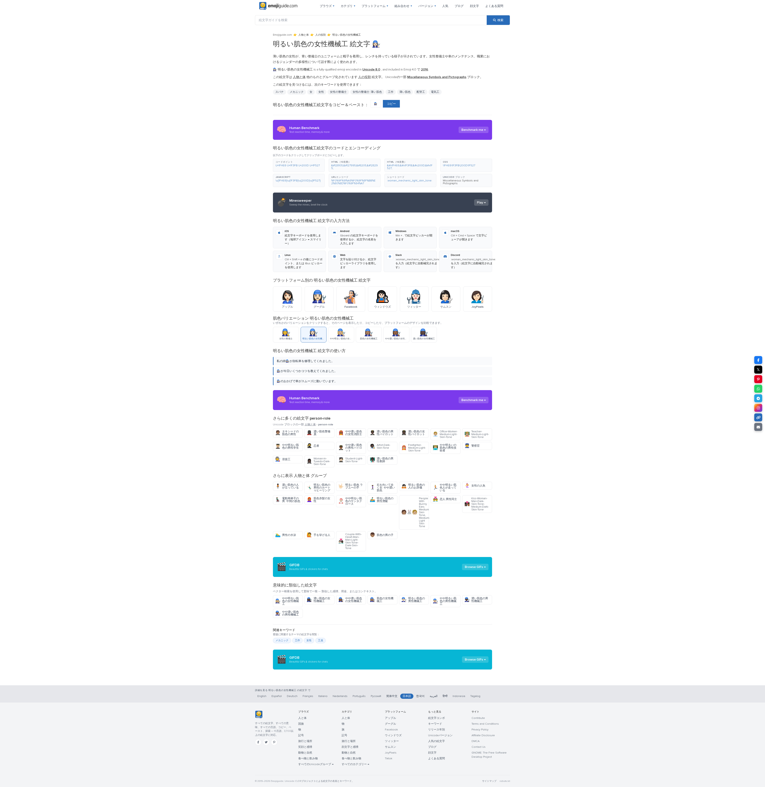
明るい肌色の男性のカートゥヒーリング (318, 487)
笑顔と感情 (305, 747)
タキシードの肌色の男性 (287, 433)
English (261, 696)
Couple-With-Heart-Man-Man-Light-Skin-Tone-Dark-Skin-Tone (350, 541)
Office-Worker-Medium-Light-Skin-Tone (445, 434)
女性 (321, 92)
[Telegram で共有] (758, 398)
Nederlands (340, 696)
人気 (445, 6)
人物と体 (303, 34)
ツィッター (392, 741)
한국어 (420, 696)
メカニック (282, 640)
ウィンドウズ (393, 735)
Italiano (323, 696)
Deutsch (292, 696)
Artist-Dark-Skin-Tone (380, 446)
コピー (391, 104)
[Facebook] (258, 742)
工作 (297, 640)
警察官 (472, 445)
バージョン (427, 6)
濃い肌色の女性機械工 (318, 600)
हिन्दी (445, 696)
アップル (390, 718)
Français (308, 696)
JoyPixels (390, 752)
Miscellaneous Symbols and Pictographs (460, 182)
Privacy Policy (480, 729)
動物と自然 (305, 752)
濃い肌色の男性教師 (381, 460)
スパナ (279, 92)
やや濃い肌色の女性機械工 (350, 600)
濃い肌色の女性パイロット (413, 433)
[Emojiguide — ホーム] (258, 714)
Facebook (391, 729)
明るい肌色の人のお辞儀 (413, 486)
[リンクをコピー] (758, 417)
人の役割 (320, 34)
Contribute (478, 718)
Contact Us (478, 747)
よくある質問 (494, 6)
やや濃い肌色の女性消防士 (350, 433)
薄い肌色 (405, 92)
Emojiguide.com (282, 34)
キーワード (435, 723)
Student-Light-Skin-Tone (350, 460)
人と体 (302, 718)
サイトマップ (489, 781)
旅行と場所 (305, 741)
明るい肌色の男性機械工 (413, 600)
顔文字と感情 (350, 747)
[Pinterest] (274, 742)
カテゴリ (348, 6)
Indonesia (459, 696)
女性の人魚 (474, 485)
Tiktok (388, 758)
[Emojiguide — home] (278, 6)
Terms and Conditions (485, 723)
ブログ (459, 6)
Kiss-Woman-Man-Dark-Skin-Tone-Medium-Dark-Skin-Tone (476, 504)
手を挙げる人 (318, 535)
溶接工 (282, 459)
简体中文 (391, 696)
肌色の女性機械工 (381, 600)
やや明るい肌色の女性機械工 (287, 601)
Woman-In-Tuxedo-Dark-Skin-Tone (318, 461)
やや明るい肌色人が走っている (444, 487)
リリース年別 (436, 729)
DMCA (476, 741)
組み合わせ (403, 6)
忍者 (313, 445)
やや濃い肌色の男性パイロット (350, 447)
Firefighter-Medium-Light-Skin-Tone (413, 447)
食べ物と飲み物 (308, 758)
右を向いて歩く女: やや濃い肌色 (382, 487)
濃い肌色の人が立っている (287, 486)
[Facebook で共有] (758, 360)
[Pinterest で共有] (758, 379)
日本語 (407, 696)
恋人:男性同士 (445, 499)
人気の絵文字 (436, 741)
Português (359, 696)
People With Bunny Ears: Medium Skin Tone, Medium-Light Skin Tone (415, 512)
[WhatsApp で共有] (758, 389)
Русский (376, 696)
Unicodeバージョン (440, 735)
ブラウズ (327, 6)
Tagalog (475, 696)
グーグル (390, 723)
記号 (301, 735)
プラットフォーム (375, 6)
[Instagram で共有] (758, 408)
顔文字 (474, 6)
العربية (433, 696)
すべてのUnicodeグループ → (315, 764)
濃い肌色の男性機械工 (476, 600)
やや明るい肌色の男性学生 (287, 446)
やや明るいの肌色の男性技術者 (444, 447)
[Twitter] (266, 742)
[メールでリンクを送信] (758, 427)
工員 (320, 640)
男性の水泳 (285, 535)
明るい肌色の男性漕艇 (381, 500)
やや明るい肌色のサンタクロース (350, 501)
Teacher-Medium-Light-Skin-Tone (476, 434)
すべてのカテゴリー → (355, 764)
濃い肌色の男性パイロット (381, 433)
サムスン (390, 747)
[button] (299, 165)
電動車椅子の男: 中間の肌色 (287, 500)
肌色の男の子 (381, 535)
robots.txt (505, 781)
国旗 (301, 723)
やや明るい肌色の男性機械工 (444, 601)
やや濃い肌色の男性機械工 (287, 613)
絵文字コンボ (436, 718)
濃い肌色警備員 (318, 433)
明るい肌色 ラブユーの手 (350, 486)
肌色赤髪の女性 (318, 500)
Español (277, 696)
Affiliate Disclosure (483, 735)
